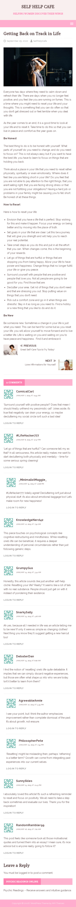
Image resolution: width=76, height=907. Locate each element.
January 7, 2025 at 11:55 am (28, 396)
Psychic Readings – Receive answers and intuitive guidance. (38, 890)
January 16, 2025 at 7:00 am (28, 829)
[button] (71, 23)
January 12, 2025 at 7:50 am (28, 524)
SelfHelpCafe (40, 41)
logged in (24, 872)
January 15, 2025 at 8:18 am (28, 661)
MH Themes (58, 903)
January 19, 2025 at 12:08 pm (31, 484)
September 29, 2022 (17, 41)
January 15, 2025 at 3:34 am (28, 572)
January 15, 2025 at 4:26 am (28, 616)
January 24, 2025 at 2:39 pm (31, 745)
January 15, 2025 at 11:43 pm (28, 785)
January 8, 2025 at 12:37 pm (28, 440)
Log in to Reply (14, 423)
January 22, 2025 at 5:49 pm (31, 705)
